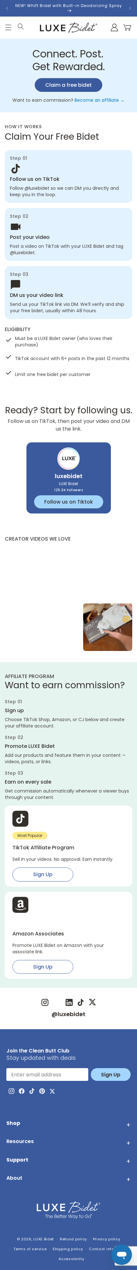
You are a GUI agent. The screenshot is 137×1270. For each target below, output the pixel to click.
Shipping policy (68, 1249)
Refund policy (73, 1239)
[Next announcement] (130, 8)
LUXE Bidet (43, 1239)
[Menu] (8, 28)
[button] (127, 27)
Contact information (109, 1249)
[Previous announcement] (7, 8)
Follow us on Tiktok (68, 502)
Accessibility (71, 1258)
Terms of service (30, 1249)
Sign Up (43, 874)
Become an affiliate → (100, 100)
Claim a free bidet (68, 85)
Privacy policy (106, 1239)
